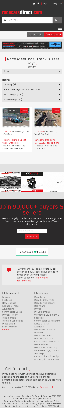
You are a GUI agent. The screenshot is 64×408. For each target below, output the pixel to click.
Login (45, 3)
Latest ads (36, 34)
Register (57, 3)
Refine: (6, 79)
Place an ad (54, 34)
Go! (57, 20)
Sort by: (32, 66)
